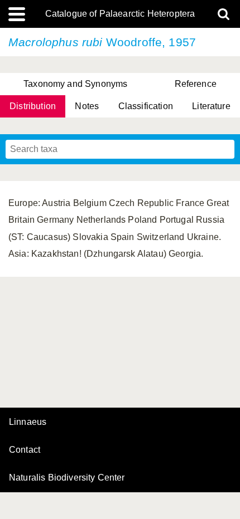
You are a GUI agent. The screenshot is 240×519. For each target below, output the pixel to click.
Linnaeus (27, 422)
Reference (196, 84)
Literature (211, 106)
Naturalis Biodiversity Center (67, 477)
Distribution (32, 106)
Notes (87, 106)
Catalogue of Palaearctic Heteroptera (120, 13)
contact (24, 449)
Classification (145, 106)
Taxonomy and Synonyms (75, 84)
